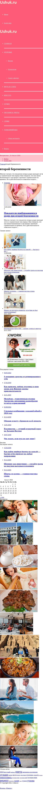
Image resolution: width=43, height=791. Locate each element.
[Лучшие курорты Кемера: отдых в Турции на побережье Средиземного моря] (17, 722)
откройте (36, 775)
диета (18, 771)
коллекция (34, 772)
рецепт (4, 780)
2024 (2, 772)
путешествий (23, 777)
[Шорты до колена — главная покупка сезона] (15, 289)
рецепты (11, 781)
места (14, 775)
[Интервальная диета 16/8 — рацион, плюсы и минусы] (15, 327)
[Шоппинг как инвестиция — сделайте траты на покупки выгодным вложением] (15, 268)
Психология (12, 69)
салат (16, 780)
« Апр (2, 497)
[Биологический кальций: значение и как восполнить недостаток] (19, 566)
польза (40, 775)
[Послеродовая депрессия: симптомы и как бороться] (19, 589)
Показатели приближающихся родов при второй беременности (21, 214)
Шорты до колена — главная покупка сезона (19, 291)
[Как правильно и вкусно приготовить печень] (19, 611)
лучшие (4, 774)
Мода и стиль (10, 87)
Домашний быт (11, 130)
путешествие (15, 777)
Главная (2, 164)
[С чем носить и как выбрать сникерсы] (19, 767)
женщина (26, 772)
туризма (30, 780)
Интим (10, 61)
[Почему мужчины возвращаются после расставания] (19, 700)
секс (21, 781)
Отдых (7, 104)
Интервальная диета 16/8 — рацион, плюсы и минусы (22, 328)
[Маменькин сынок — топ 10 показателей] (19, 521)
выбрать (13, 772)
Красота (7, 95)
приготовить (6, 777)
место (18, 775)
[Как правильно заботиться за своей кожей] (19, 745)
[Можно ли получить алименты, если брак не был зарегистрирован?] (14, 308)
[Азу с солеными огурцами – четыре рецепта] (19, 677)
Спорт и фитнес (13, 78)
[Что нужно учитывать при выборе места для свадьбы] (16, 634)
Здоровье (8, 52)
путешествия (32, 778)
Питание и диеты (11, 112)
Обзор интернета (14, 138)
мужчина (29, 775)
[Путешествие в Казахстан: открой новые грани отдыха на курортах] (16, 544)
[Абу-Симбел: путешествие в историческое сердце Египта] (19, 656)
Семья (6, 121)
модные (23, 775)
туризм (24, 781)
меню (10, 775)
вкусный (7, 772)
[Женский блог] (10, 4)
